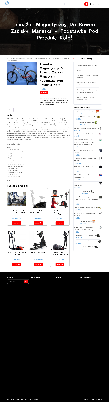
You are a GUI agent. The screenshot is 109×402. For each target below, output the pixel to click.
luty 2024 (33, 380)
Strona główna (11, 58)
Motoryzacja (83, 284)
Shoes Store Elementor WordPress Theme (19, 400)
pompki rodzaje (49, 104)
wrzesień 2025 (35, 319)
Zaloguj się (59, 281)
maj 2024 (34, 370)
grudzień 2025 (35, 308)
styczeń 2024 (35, 384)
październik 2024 (36, 353)
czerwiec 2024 (35, 367)
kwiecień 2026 (35, 295)
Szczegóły (44, 92)
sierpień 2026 (35, 281)
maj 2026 (34, 291)
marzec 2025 (35, 336)
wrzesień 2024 (35, 356)
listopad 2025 (35, 312)
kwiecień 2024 (35, 374)
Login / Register (96, 4)
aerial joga (53, 100)
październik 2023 (36, 394)
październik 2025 (36, 315)
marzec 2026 (35, 298)
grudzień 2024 (35, 346)
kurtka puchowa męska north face (55, 102)
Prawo (81, 288)
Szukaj (86, 4)
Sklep (22, 4)
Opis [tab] (10, 110)
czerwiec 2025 (35, 326)
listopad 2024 (35, 350)
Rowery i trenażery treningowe (24, 58)
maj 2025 (34, 329)
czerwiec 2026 (35, 288)
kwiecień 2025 (35, 332)
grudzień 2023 (35, 387)
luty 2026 (33, 302)
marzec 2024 (35, 377)
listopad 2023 (35, 391)
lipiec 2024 (34, 363)
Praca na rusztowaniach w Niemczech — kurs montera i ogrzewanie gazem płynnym (87, 67)
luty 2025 (33, 339)
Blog (27, 4)
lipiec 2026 (34, 284)
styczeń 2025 (35, 343)
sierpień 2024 (35, 360)
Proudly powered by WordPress (93, 400)
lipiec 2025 (34, 322)
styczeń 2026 (35, 305)
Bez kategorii (83, 281)
